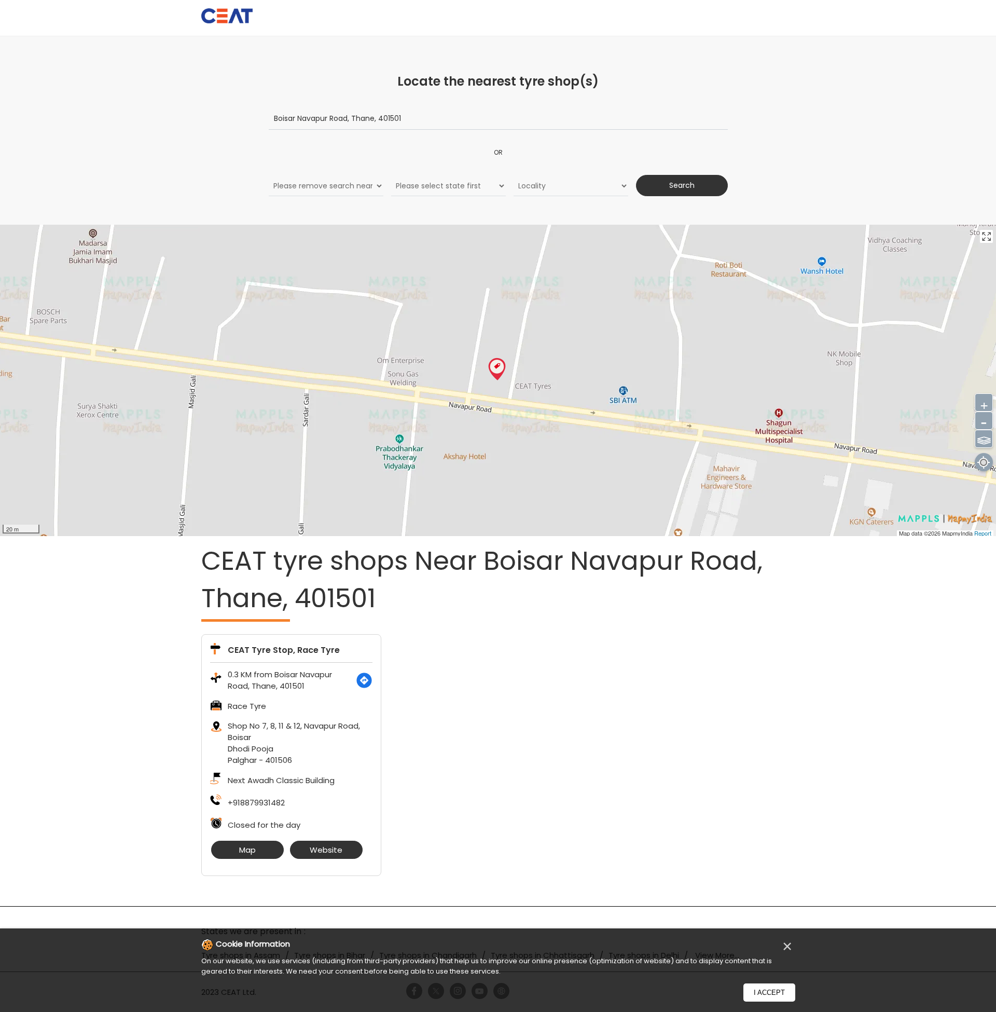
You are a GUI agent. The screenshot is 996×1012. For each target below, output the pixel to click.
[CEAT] (227, 17)
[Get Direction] (364, 680)
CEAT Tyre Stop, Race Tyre (284, 650)
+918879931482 (256, 802)
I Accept (769, 992)
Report (982, 533)
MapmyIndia (958, 533)
